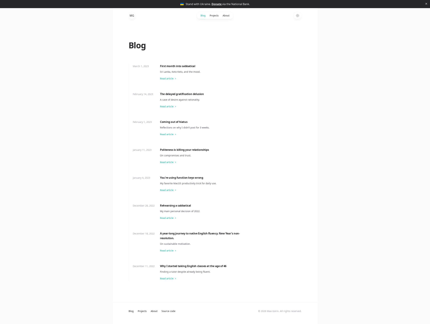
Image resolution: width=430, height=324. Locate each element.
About (226, 15)
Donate (217, 4)
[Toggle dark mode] (297, 15)
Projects (214, 15)
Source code (168, 311)
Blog (203, 15)
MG (132, 15)
